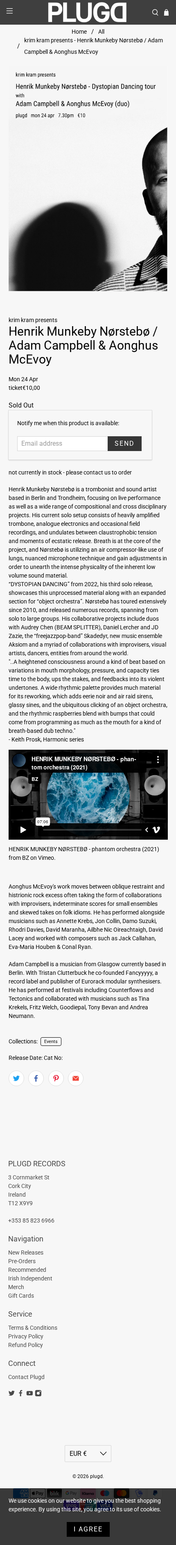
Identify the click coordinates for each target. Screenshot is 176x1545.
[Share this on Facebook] (36, 1078)
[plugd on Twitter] (11, 1394)
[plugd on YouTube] (29, 1394)
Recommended (27, 1269)
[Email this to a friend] (75, 1078)
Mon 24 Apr (23, 379)
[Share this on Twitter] (16, 1078)
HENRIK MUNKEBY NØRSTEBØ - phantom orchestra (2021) (84, 849)
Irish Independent (30, 1278)
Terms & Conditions (32, 1327)
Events (51, 1041)
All (101, 32)
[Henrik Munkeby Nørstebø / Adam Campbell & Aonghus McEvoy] (88, 178)
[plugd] (88, 12)
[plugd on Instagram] (38, 1394)
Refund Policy (25, 1345)
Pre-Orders (22, 1261)
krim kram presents (33, 320)
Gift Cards (21, 1295)
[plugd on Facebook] (20, 1394)
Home (79, 32)
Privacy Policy (25, 1336)
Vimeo (46, 857)
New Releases (25, 1252)
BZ (25, 857)
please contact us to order (99, 472)
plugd (96, 1476)
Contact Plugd (26, 1377)
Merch (16, 1287)
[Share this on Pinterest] (56, 1078)
